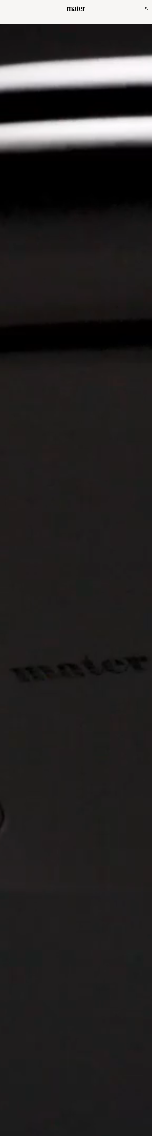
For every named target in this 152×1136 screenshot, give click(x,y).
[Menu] (6, 9)
